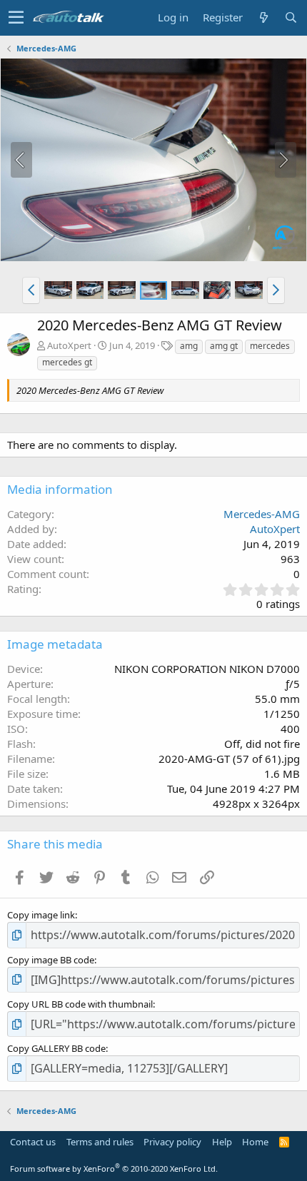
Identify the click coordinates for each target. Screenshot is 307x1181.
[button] (16, 18)
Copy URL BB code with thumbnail (80, 1004)
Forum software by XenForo (114, 1168)
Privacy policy (172, 1141)
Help (222, 1141)
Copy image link (41, 914)
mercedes (270, 346)
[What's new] (263, 17)
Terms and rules (100, 1141)
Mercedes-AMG (261, 514)
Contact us (33, 1141)
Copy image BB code (50, 959)
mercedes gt (67, 362)
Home (255, 1141)
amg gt (224, 346)
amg (189, 346)
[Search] (290, 17)
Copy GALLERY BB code (56, 1048)
